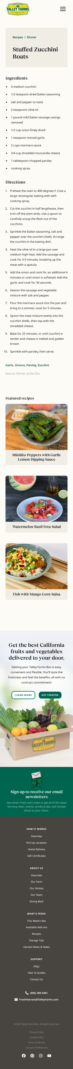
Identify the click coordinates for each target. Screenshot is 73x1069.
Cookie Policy (37, 1037)
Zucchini (43, 365)
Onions (20, 365)
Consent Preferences (36, 1047)
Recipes (18, 37)
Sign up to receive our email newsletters (36, 794)
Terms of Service (36, 1042)
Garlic (9, 365)
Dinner (31, 37)
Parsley (31, 365)
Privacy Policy (36, 1032)
